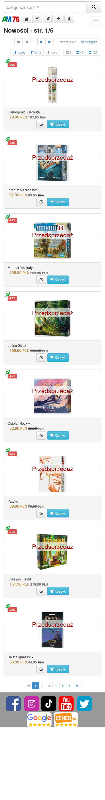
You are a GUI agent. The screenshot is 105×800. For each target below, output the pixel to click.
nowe (53, 52)
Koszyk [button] (60, 124)
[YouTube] (66, 703)
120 (94, 52)
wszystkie (69, 42)
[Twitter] (84, 703)
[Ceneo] (66, 719)
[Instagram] (32, 703)
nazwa (21, 52)
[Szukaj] (93, 6)
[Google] (39, 719)
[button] (26, 19)
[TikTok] (48, 703)
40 (81, 52)
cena (37, 52)
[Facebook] (14, 703)
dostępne (90, 42)
